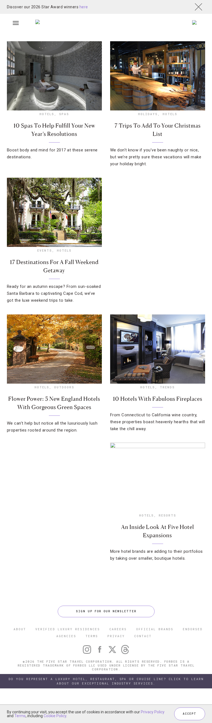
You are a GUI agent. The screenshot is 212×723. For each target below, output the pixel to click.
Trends (167, 387)
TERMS (92, 636)
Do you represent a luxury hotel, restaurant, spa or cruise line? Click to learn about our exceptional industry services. (106, 681)
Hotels (46, 114)
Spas (64, 114)
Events (44, 250)
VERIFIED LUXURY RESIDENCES (67, 629)
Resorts (167, 515)
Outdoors (64, 387)
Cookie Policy (55, 716)
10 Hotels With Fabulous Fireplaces (157, 399)
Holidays (148, 114)
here (84, 7)
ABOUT (20, 629)
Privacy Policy (153, 712)
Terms (20, 716)
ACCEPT (190, 714)
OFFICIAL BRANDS (154, 629)
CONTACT (143, 636)
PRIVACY (116, 636)
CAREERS (118, 629)
